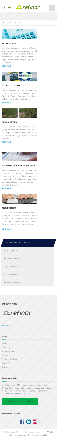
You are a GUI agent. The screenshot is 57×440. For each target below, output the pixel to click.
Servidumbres (9, 122)
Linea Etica (7, 363)
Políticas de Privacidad (38, 435)
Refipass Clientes (11, 86)
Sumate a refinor (9, 359)
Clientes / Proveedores (17, 243)
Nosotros (6, 347)
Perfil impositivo (12, 283)
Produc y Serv (8, 351)
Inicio (4, 23)
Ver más (6, 66)
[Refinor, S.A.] (28, 7)
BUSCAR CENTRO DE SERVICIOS (20, 401)
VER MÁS (6, 326)
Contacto (6, 367)
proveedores (10, 275)
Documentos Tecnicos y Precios (19, 166)
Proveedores (9, 43)
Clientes (5, 355)
